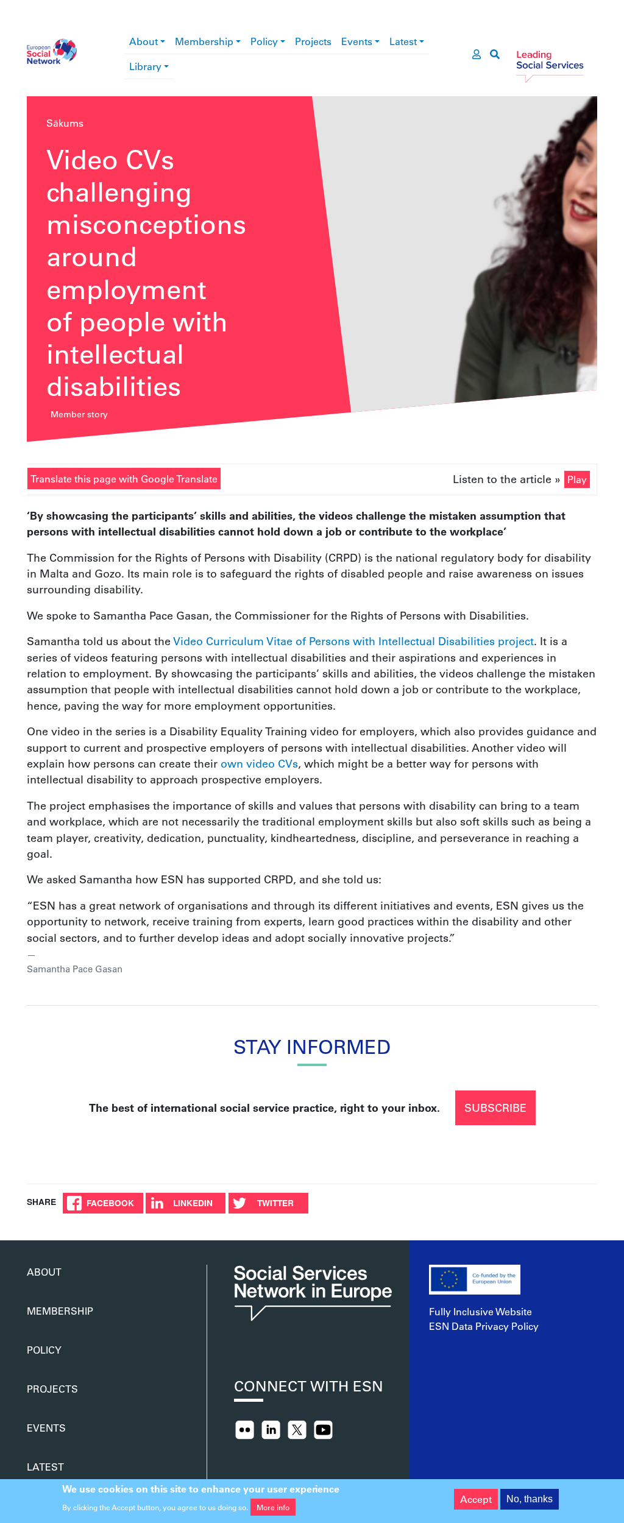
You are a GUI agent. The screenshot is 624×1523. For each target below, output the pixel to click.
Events (356, 41)
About (143, 41)
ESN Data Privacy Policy (484, 1326)
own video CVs (259, 763)
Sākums (64, 122)
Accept (476, 1499)
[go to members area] (476, 54)
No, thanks (529, 1499)
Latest (403, 41)
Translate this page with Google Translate (124, 478)
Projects (313, 41)
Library (145, 66)
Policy (264, 41)
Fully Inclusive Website (480, 1311)
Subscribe (495, 1107)
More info (273, 1507)
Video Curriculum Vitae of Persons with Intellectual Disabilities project (353, 641)
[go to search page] (495, 54)
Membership (204, 41)
